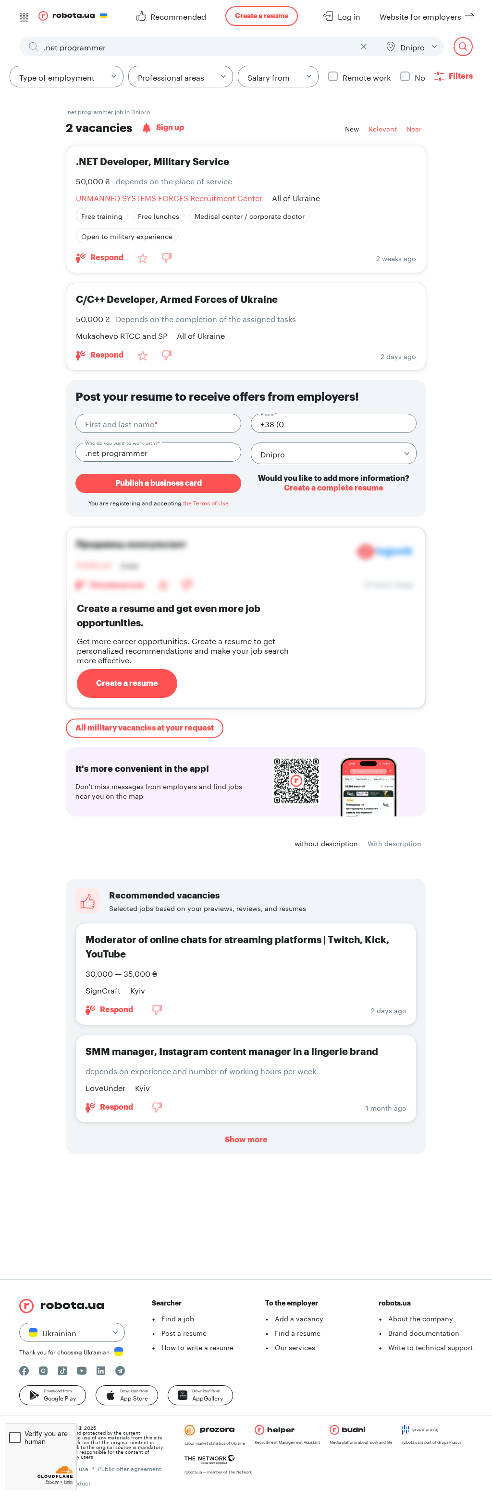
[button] (52, 1395)
